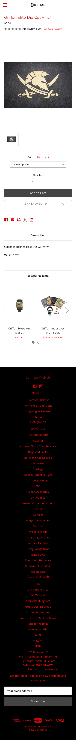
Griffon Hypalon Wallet (19, 330)
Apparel (38, 440)
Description (38, 235)
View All (38, 641)
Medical (38, 526)
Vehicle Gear (38, 571)
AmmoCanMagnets (38, 601)
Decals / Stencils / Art (38, 474)
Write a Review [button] (53, 29)
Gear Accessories (38, 492)
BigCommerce (44, 726)
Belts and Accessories (38, 457)
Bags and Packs (38, 452)
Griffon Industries (38, 612)
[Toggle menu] (5, 5)
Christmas (38, 463)
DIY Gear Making (38, 480)
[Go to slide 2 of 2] (38, 342)
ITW (38, 584)
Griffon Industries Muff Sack (53, 330)
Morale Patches (38, 543)
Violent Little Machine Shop (38, 618)
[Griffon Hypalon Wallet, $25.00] (19, 305)
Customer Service (38, 400)
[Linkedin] (31, 220)
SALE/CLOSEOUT (38, 435)
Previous (4, 310)
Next (67, 310)
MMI (38, 635)
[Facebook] (6, 220)
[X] (25, 220)
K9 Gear (38, 514)
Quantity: (38, 175)
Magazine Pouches (38, 520)
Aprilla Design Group (38, 606)
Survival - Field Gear (38, 566)
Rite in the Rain (38, 623)
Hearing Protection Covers (38, 503)
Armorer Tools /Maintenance (38, 446)
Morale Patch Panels (38, 537)
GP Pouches (38, 497)
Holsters (38, 509)
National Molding (38, 629)
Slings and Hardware (38, 560)
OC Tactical (38, 429)
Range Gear (38, 554)
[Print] (19, 220)
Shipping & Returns (38, 411)
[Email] (12, 220)
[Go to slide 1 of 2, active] (33, 342)
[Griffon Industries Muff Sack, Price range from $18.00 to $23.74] (53, 305)
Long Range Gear (38, 549)
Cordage (38, 469)
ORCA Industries (38, 589)
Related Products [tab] (38, 275)
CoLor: (38, 157)
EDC (38, 486)
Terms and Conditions (38, 405)
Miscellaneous (38, 531)
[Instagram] (41, 386)
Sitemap (38, 417)
